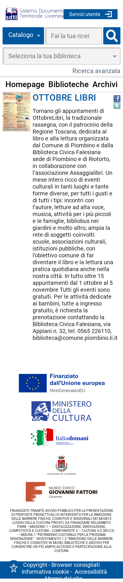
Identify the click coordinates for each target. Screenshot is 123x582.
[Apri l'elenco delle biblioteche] (114, 55)
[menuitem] (24, 84)
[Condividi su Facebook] (117, 98)
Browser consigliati (75, 564)
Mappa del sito (63, 578)
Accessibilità (91, 571)
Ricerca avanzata (96, 71)
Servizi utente (84, 14)
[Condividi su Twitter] (117, 105)
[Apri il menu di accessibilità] (14, 568)
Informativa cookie (45, 571)
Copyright (35, 564)
